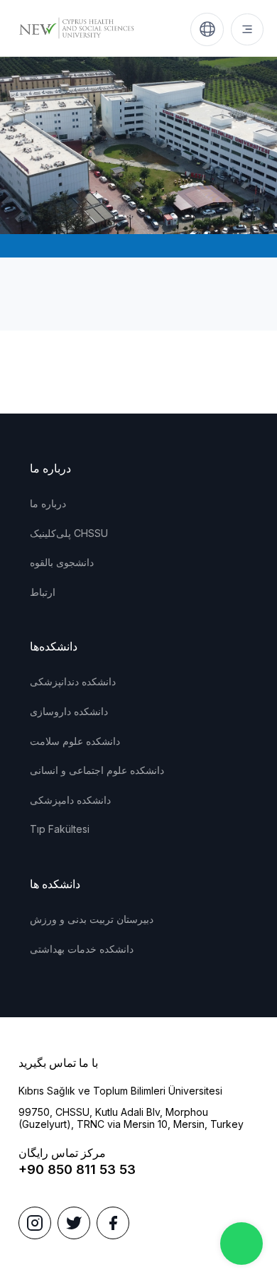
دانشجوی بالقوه (62, 562)
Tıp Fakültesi (59, 829)
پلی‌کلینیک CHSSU (69, 533)
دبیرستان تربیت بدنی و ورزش (91, 919)
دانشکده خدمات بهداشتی (82, 949)
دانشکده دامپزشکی (70, 800)
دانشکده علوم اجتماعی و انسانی (97, 770)
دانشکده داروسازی (69, 711)
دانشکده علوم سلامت (75, 741)
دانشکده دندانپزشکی (73, 681)
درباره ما (48, 503)
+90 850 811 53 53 (77, 1169)
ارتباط (42, 592)
